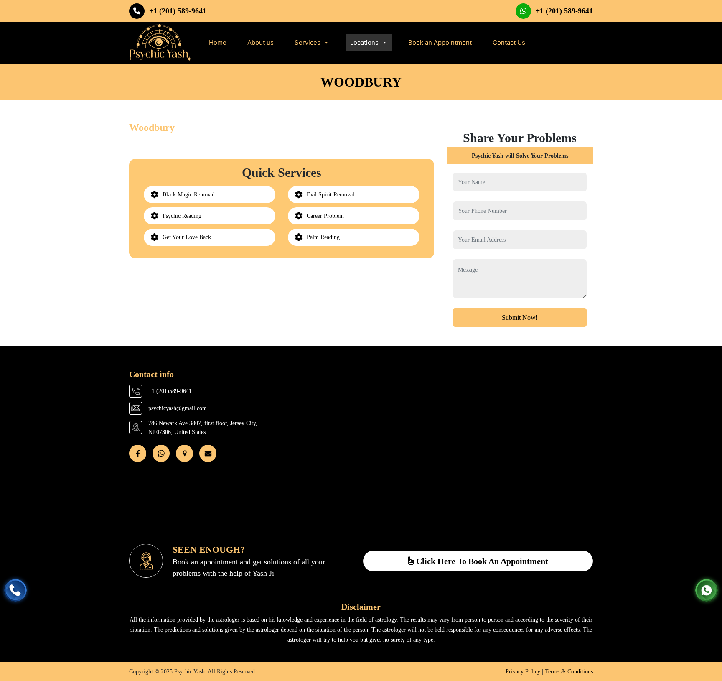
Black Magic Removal (189, 194)
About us (260, 42)
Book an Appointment (440, 42)
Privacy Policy (523, 671)
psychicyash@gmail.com (177, 408)
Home (217, 42)
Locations (364, 42)
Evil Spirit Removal (330, 194)
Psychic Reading (182, 216)
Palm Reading (323, 237)
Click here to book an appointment (481, 561)
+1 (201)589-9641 (170, 391)
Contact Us (509, 42)
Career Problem (325, 216)
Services (307, 42)
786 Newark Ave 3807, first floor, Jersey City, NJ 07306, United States (202, 427)
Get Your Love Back (187, 237)
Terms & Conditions (569, 671)
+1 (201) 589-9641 (177, 11)
